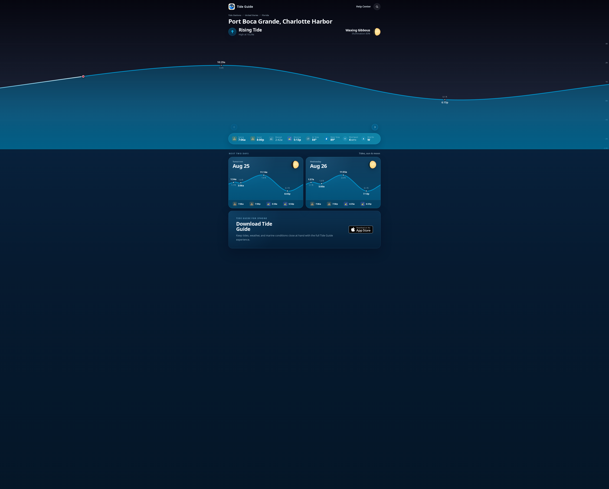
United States (251, 15)
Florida (265, 15)
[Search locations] (377, 7)
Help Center (363, 6)
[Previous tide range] (234, 127)
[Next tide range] (375, 127)
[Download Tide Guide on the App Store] (361, 229)
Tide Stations (234, 15)
